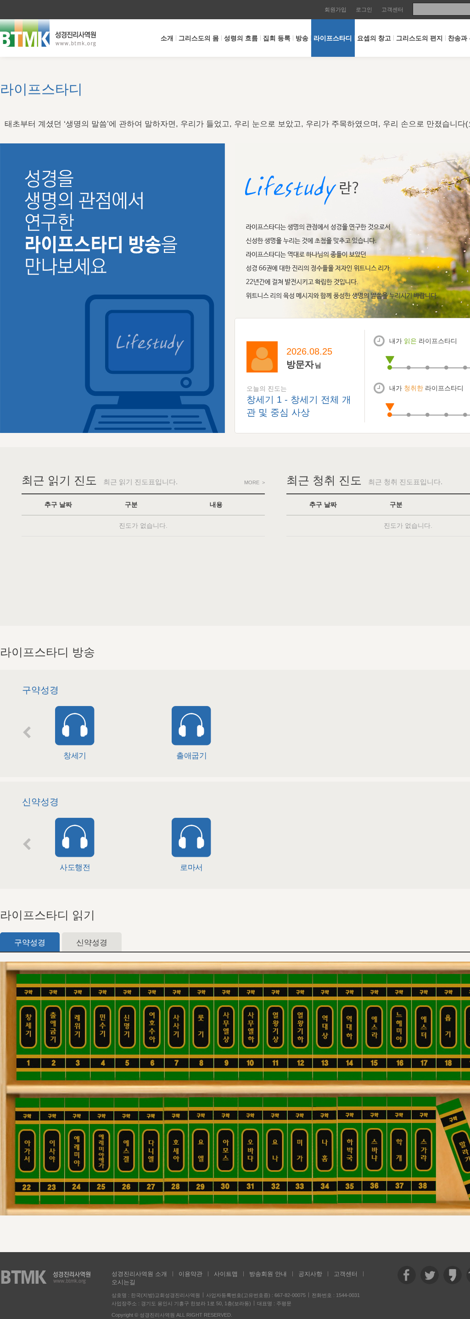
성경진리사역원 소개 (139, 1273)
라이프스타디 (332, 38)
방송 (302, 38)
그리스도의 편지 (419, 38)
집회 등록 (277, 38)
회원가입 (336, 9)
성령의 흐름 (241, 38)
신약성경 (91, 942)
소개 (167, 38)
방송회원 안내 (268, 1273)
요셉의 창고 (374, 38)
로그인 (364, 9)
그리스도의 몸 (199, 38)
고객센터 (392, 9)
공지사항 (310, 1273)
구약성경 (29, 942)
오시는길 (123, 1282)
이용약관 (190, 1273)
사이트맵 (226, 1273)
